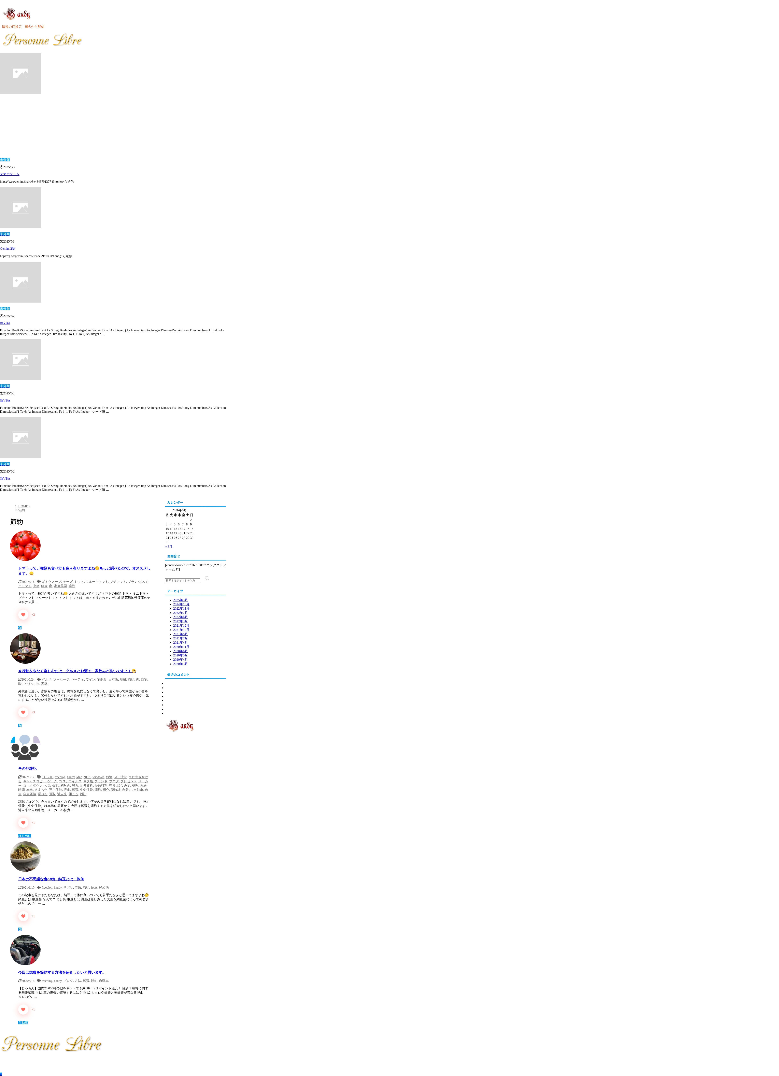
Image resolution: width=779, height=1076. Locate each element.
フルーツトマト (97, 581)
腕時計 (116, 789)
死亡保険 (55, 789)
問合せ (170, 713)
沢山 (67, 789)
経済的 (104, 887)
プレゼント (129, 781)
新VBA (5, 323)
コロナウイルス (70, 781)
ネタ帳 (88, 781)
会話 (55, 785)
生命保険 (86, 789)
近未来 (62, 794)
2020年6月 (180, 651)
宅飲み (102, 679)
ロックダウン (33, 785)
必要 (127, 785)
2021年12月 (181, 625)
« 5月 (168, 546)
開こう (73, 794)
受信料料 (101, 785)
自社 (168, 709)
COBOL (47, 777)
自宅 (144, 679)
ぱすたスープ (51, 581)
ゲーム (52, 781)
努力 (75, 785)
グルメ (47, 679)
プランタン (136, 581)
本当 (29, 789)
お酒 (109, 777)
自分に (127, 789)
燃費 (75, 789)
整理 (135, 785)
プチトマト (118, 581)
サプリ (68, 887)
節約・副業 (173, 705)
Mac (79, 777)
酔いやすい (26, 683)
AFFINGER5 (102, 1066)
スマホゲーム (9, 174)
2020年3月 (180, 664)
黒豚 (44, 683)
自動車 (138, 789)
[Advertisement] (113, 126)
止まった (40, 789)
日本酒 (113, 679)
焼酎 (123, 679)
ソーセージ (61, 679)
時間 (21, 789)
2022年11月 (181, 608)
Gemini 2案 (7, 248)
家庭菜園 (60, 586)
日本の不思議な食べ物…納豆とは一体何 (51, 879)
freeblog (60, 777)
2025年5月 (180, 600)
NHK (87, 777)
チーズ (68, 581)
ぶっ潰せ (120, 777)
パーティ (77, 679)
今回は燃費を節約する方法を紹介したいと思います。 (62, 972)
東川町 (170, 687)
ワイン (90, 679)
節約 (72, 586)
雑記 (83, 794)
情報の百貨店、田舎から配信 (21, 1059)
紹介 (106, 789)
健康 (44, 586)
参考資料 (86, 785)
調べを (42, 794)
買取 (52, 794)
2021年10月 (181, 629)
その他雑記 (27, 769)
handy (71, 777)
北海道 (170, 683)
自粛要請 (29, 794)
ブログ (114, 781)
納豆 (94, 887)
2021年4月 (180, 642)
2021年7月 (180, 638)
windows (98, 777)
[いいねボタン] (23, 615)
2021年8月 (180, 634)
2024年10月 (181, 604)
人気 (47, 785)
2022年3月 (180, 621)
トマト (79, 581)
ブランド (101, 781)
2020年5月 (180, 655)
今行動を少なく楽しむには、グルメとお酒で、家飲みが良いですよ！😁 (77, 671)
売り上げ (115, 785)
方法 (143, 785)
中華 (36, 586)
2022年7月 (180, 612)
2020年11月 (181, 647)
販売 (168, 700)
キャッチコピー (34, 781)
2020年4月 (180, 659)
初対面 (65, 785)
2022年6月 (180, 617)
